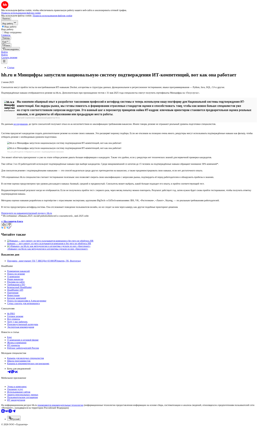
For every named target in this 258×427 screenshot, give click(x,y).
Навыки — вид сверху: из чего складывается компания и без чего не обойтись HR (49, 243)
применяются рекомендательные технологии (60, 405)
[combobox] (14, 418)
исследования (20, 124)
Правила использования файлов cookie (52, 15)
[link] (6, 45)
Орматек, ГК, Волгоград (68, 261)
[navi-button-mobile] (4, 61)
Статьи (10, 67)
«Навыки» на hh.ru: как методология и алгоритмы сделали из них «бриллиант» (47, 249)
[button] (4, 52)
